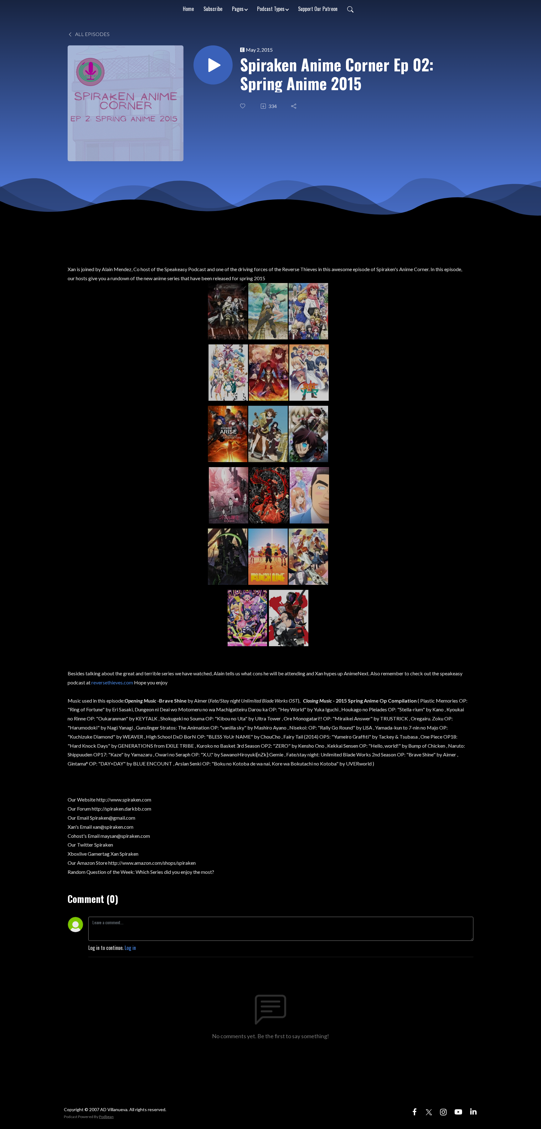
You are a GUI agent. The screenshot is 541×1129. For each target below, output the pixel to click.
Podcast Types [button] (271, 9)
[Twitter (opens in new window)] (429, 1111)
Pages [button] (238, 9)
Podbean (106, 1116)
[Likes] (243, 106)
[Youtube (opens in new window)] (458, 1111)
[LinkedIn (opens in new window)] (473, 1111)
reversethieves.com (112, 682)
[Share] (294, 106)
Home (188, 9)
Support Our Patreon (317, 9)
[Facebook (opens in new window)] (414, 1111)
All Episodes (92, 34)
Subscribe (213, 9)
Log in (130, 947)
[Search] (350, 9)
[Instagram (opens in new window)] (443, 1111)
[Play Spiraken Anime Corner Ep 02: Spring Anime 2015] (213, 65)
